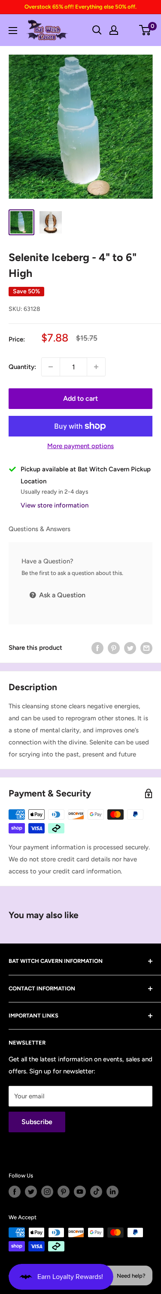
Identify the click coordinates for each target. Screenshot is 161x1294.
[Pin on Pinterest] (114, 648)
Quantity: (22, 367)
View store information (54, 505)
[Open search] (97, 30)
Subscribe (36, 1122)
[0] (145, 30)
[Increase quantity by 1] (96, 367)
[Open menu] (13, 30)
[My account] (113, 30)
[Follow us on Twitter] (31, 1192)
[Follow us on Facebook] (15, 1192)
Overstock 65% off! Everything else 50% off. (80, 6)
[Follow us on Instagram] (47, 1192)
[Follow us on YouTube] (80, 1192)
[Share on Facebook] (97, 648)
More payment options (80, 446)
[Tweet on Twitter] (130, 648)
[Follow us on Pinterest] (64, 1192)
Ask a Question (61, 595)
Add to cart (80, 398)
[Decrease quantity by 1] (51, 367)
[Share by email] (146, 648)
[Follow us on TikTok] (96, 1192)
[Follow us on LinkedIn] (112, 1192)
